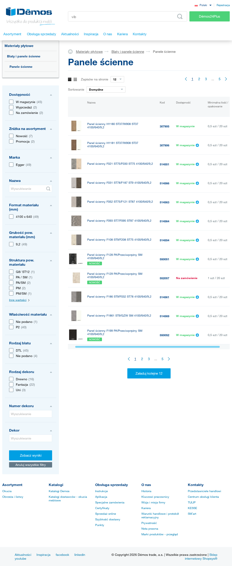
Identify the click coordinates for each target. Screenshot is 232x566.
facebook (62, 555)
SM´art (192, 513)
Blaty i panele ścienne (23, 56)
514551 (164, 164)
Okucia (7, 491)
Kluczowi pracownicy (155, 496)
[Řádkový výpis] (69, 80)
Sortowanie (76, 89)
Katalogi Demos (59, 491)
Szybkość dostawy (107, 519)
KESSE (192, 508)
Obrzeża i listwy (12, 496)
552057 (164, 278)
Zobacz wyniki (30, 455)
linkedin (79, 555)
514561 (164, 297)
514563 (164, 202)
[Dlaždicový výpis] (75, 80)
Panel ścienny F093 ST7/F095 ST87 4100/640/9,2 (119, 220)
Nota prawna (149, 528)
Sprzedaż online (105, 513)
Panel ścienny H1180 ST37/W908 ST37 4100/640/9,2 (112, 125)
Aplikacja (101, 496)
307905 (164, 126)
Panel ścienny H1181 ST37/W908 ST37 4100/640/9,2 (112, 144)
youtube (20, 558)
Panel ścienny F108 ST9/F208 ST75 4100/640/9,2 (119, 239)
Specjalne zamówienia (109, 502)
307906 (164, 145)
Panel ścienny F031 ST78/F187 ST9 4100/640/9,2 (119, 182)
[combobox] (203, 5)
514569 (164, 316)
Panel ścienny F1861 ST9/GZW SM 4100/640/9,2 (119, 315)
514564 (164, 221)
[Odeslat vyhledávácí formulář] (180, 16)
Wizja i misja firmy (153, 502)
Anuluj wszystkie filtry (30, 465)
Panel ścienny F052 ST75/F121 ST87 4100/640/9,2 (120, 201)
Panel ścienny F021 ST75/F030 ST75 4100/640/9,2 (120, 163)
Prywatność (149, 523)
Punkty (99, 525)
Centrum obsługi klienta (203, 496)
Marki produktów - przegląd (159, 534)
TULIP (192, 502)
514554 (164, 240)
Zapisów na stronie (94, 79)
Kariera (146, 508)
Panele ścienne (21, 66)
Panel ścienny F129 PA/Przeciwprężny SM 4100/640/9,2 (114, 275)
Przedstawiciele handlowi (204, 491)
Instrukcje (101, 491)
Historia (146, 491)
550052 (164, 335)
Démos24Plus (209, 16)
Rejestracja (223, 5)
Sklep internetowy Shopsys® (201, 556)
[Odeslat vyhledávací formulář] (48, 188)
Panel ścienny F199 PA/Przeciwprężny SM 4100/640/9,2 (114, 332)
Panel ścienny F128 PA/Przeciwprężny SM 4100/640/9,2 (114, 256)
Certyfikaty (102, 508)
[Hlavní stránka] (72, 51)
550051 (164, 259)
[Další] (226, 79)
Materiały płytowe (19, 46)
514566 (164, 183)
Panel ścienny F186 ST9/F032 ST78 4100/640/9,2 (119, 296)
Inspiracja (43, 555)
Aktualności (23, 555)
